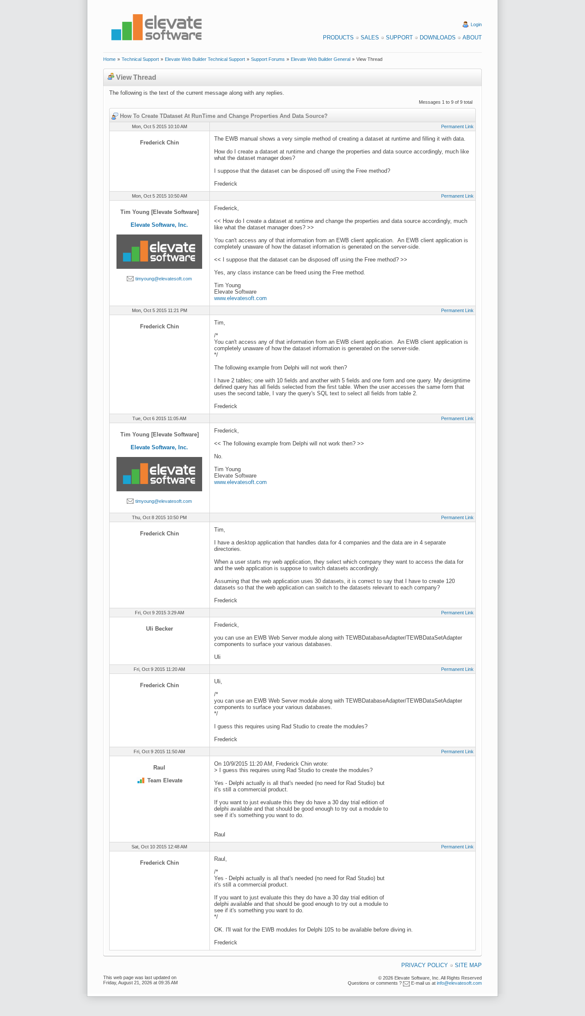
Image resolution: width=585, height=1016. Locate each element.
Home (109, 59)
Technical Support (140, 59)
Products (338, 37)
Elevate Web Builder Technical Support (205, 59)
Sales (370, 37)
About (472, 37)
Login (476, 24)
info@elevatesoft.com (459, 983)
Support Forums (268, 59)
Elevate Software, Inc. (159, 225)
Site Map (468, 965)
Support (399, 37)
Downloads (438, 37)
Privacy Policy (424, 965)
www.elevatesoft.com (240, 298)
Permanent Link (457, 126)
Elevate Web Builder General (320, 59)
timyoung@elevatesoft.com (163, 278)
